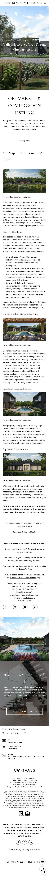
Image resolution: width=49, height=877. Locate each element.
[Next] (44, 641)
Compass (15, 793)
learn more (11, 575)
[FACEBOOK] (18, 842)
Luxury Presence (31, 849)
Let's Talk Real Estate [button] (24, 711)
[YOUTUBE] (30, 842)
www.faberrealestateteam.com (24, 595)
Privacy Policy (34, 862)
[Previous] (5, 641)
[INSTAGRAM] (24, 842)
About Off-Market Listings (23, 578)
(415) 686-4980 (12, 748)
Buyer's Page (26, 569)
